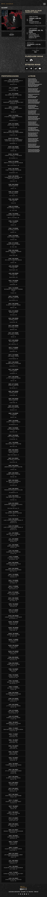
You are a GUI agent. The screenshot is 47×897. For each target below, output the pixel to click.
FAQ (27, 891)
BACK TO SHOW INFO (4, 7)
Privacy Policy (31, 891)
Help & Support (23, 891)
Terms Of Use (36, 891)
